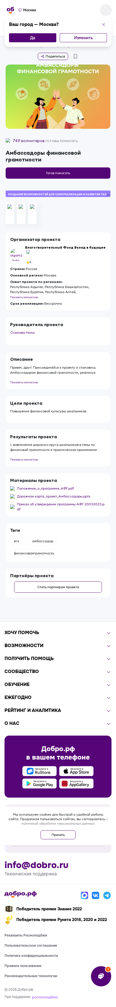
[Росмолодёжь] (45, 997)
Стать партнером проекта (58, 587)
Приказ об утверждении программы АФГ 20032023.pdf (60, 506)
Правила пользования (23, 966)
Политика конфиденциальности (31, 955)
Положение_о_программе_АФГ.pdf (45, 488)
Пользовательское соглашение (31, 945)
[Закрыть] (103, 24)
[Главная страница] (10, 10)
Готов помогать (58, 173)
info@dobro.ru (36, 865)
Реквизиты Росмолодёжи (26, 935)
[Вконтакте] (95, 895)
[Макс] (84, 895)
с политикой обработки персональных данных (64, 821)
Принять (58, 835)
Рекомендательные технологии (31, 976)
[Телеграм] (106, 895)
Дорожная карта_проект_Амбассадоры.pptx (53, 496)
